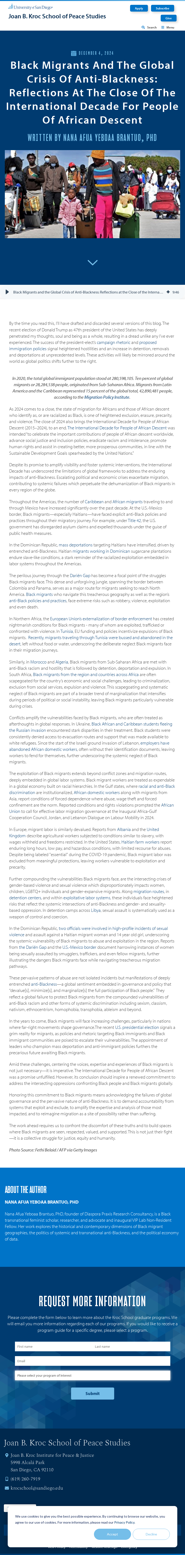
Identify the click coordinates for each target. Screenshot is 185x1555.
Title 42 (134, 520)
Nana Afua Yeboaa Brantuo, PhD (42, 1202)
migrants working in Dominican (102, 551)
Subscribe (162, 8)
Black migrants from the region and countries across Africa (86, 674)
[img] (168, 292)
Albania (124, 829)
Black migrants (39, 594)
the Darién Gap (32, 947)
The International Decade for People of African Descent (117, 428)
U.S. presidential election (137, 1027)
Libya (96, 910)
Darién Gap (80, 575)
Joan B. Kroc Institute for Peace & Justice (52, 1455)
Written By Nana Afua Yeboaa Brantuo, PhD (92, 138)
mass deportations (75, 545)
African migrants (127, 501)
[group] (92, 292)
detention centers (25, 897)
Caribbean (94, 501)
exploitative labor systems (86, 897)
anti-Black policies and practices (37, 600)
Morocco (38, 662)
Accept (112, 1534)
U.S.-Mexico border (79, 947)
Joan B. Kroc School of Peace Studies (57, 16)
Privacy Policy (124, 1522)
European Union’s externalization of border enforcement (101, 618)
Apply (139, 8)
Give (168, 18)
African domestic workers (97, 792)
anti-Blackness (44, 984)
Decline (151, 1534)
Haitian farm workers (140, 842)
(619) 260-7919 (25, 1479)
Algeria (61, 662)
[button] (7, 292)
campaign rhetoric (113, 342)
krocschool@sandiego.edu (37, 1488)
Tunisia (66, 631)
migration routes (148, 891)
